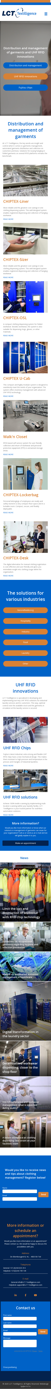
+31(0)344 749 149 (18, 1271)
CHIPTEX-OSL (15, 317)
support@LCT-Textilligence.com (29, 1285)
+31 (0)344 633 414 (18, 1268)
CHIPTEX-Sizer (15, 259)
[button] (25, 65)
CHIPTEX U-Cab (16, 378)
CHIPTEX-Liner (16, 201)
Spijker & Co (25, 1386)
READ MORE (8, 219)
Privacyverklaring (10, 1367)
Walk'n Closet (15, 436)
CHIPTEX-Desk (15, 557)
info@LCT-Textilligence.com (29, 1282)
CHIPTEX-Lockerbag (20, 494)
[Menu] (46, 14)
